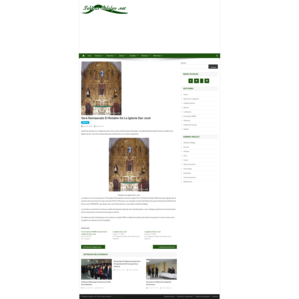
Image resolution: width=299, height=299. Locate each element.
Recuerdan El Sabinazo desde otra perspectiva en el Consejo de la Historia (127, 263)
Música (186, 108)
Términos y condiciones (185, 296)
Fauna (185, 160)
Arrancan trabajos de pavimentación (94, 247)
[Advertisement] (149, 36)
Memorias (157, 56)
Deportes (110, 56)
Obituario (186, 120)
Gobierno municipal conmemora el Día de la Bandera (96, 283)
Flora (185, 156)
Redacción (100, 126)
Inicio (89, 56)
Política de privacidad (202, 296)
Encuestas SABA (189, 116)
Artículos (144, 56)
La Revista (187, 112)
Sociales (133, 56)
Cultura (121, 56)
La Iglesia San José (120, 232)
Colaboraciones (189, 103)
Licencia (215, 296)
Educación (187, 173)
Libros (185, 94)
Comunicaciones (189, 177)
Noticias (98, 56)
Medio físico (187, 182)
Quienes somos (169, 296)
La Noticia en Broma (166, 247)
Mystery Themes (117, 296)
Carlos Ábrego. (133, 270)
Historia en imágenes (191, 99)
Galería (186, 129)
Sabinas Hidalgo (189, 143)
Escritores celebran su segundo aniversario (158, 283)
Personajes (187, 169)
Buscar (183, 63)
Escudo (186, 147)
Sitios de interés (189, 164)
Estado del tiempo (190, 125)
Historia (186, 151)
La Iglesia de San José (152, 232)
